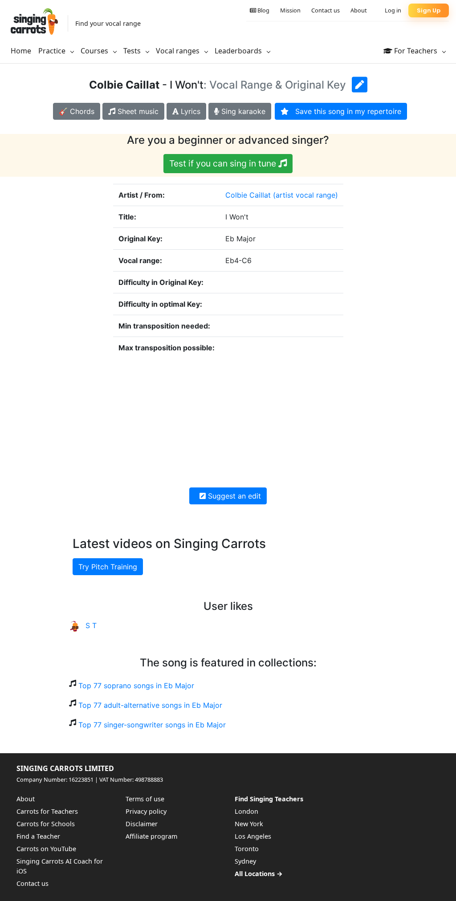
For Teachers (415, 51)
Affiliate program (151, 836)
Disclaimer (142, 824)
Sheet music (137, 111)
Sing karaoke (242, 111)
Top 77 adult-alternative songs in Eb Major (150, 705)
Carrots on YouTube (46, 848)
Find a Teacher (38, 836)
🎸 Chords (76, 111)
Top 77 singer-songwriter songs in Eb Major (152, 724)
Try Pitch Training (107, 566)
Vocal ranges (178, 51)
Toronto (247, 848)
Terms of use (145, 799)
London (246, 811)
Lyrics (189, 111)
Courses (95, 51)
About (358, 10)
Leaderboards (239, 51)
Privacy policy (146, 811)
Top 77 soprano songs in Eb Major (136, 685)
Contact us (325, 10)
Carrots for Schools (45, 824)
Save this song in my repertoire (345, 111)
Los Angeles (253, 836)
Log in (393, 10)
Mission (290, 10)
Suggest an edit (233, 495)
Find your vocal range (108, 23)
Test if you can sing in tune (223, 163)
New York (249, 824)
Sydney (245, 861)
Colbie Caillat (248, 195)
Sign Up (428, 10)
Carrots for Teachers (47, 811)
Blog (262, 10)
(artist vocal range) (305, 195)
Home (21, 51)
